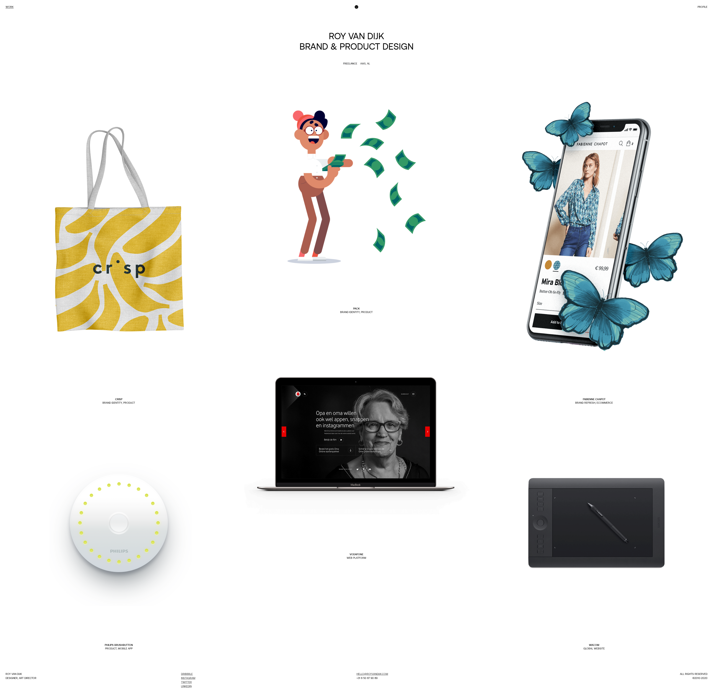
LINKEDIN (186, 686)
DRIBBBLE (187, 673)
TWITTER (186, 682)
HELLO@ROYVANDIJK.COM (372, 673)
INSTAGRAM (188, 678)
